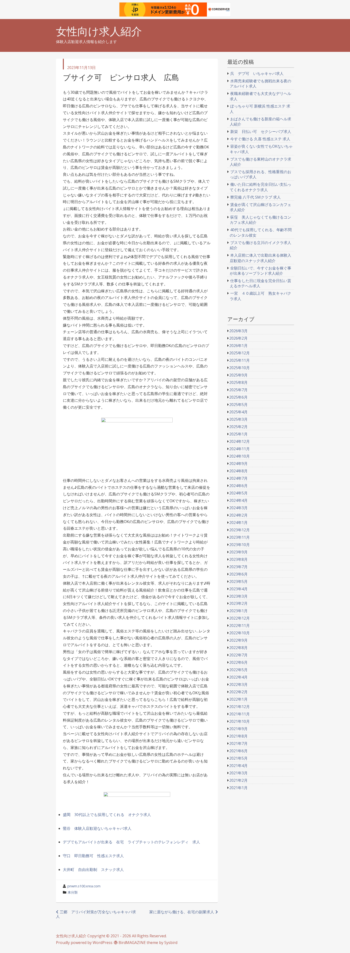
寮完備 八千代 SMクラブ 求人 (255, 197)
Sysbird (170, 942)
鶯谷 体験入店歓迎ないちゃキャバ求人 (97, 828)
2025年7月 (238, 389)
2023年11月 (239, 537)
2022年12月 (239, 618)
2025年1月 (238, 434)
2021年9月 (238, 728)
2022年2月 (238, 691)
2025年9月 (238, 375)
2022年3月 (238, 684)
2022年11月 (239, 625)
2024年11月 (239, 448)
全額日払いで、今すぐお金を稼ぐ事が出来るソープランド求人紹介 (260, 270)
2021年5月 (238, 758)
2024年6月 (238, 485)
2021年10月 (239, 721)
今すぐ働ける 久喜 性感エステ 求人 (260, 139)
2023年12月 (239, 530)
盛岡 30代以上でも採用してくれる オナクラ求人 (107, 814)
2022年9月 (238, 640)
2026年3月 (238, 330)
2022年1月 (238, 699)
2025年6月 (238, 397)
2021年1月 (238, 787)
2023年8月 (238, 559)
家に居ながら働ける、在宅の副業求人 (181, 911)
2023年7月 (238, 566)
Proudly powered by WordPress (84, 942)
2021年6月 (238, 750)
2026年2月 (238, 338)
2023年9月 (238, 552)
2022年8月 (238, 647)
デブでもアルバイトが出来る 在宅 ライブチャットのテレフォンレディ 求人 (131, 842)
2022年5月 (238, 669)
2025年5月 (238, 404)
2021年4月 (238, 765)
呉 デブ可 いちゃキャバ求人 (257, 73)
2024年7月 (238, 478)
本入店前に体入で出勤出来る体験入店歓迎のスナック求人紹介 (260, 258)
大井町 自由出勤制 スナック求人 (93, 869)
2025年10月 (239, 367)
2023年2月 (238, 603)
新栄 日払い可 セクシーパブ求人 (260, 131)
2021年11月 (239, 714)
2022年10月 (239, 632)
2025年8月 (238, 382)
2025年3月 (238, 419)
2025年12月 (239, 353)
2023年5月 (238, 581)
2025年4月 (238, 412)
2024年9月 (238, 463)
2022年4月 (238, 677)
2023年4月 (238, 588)
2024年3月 (238, 507)
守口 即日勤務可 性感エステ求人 (93, 855)
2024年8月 (238, 471)
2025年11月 (239, 360)
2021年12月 (239, 706)
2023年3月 (238, 596)
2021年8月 (238, 736)
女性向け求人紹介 (99, 31)
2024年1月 (238, 522)
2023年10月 (239, 544)
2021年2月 (238, 780)
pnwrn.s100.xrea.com (83, 886)
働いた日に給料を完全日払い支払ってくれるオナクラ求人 (260, 187)
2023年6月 (238, 574)
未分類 (73, 892)
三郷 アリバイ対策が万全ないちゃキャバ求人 (96, 914)
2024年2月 (238, 515)
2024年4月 (238, 500)
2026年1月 (238, 345)
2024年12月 (239, 441)
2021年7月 (238, 743)
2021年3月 (238, 773)
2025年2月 (238, 426)
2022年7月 (238, 655)
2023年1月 (238, 610)
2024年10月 (239, 456)
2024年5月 (238, 493)
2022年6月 (238, 662)
